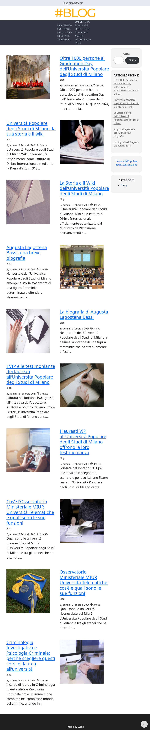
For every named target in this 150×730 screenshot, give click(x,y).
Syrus (81, 726)
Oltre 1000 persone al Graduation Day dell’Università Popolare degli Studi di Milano (126, 87)
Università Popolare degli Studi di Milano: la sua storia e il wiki (126, 103)
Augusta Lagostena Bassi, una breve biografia (124, 133)
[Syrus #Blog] (75, 13)
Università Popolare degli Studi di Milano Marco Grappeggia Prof (83, 32)
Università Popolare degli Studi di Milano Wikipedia (65, 32)
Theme (70, 726)
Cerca (126, 53)
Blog (124, 185)
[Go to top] (144, 724)
